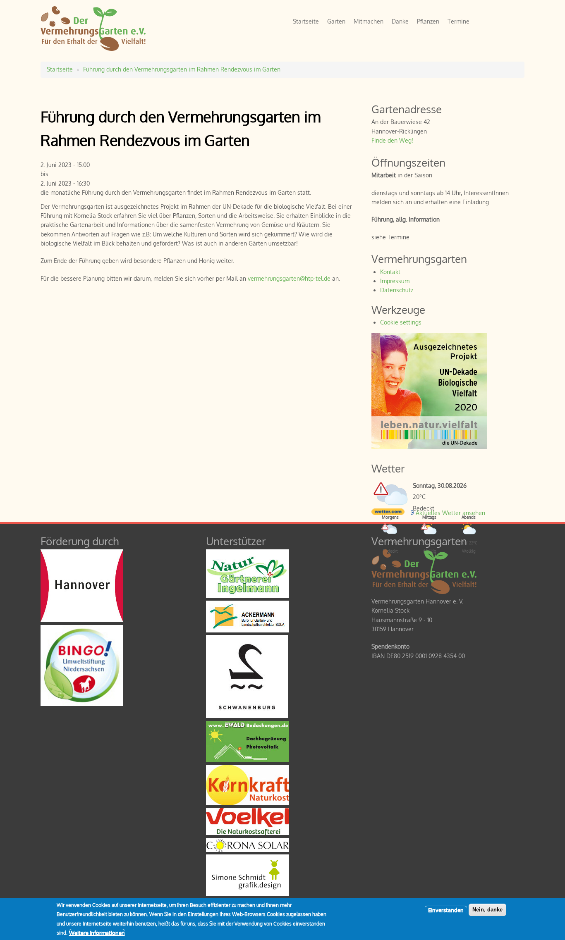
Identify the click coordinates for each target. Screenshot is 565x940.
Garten (336, 21)
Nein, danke (487, 910)
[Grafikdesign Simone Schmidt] (247, 893)
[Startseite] (93, 48)
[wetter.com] (388, 512)
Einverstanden (446, 910)
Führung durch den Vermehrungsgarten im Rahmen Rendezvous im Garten (181, 69)
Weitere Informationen (97, 932)
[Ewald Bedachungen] (247, 759)
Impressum (394, 280)
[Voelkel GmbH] (247, 832)
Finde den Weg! (392, 140)
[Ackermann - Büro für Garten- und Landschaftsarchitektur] (247, 630)
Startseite (306, 21)
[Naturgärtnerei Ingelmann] (247, 595)
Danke (400, 21)
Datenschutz (396, 289)
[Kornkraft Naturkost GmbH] (247, 802)
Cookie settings (400, 322)
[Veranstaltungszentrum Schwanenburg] (247, 715)
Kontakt (390, 271)
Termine (458, 21)
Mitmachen (368, 21)
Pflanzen (428, 21)
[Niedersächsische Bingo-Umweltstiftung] (82, 703)
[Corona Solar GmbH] (247, 849)
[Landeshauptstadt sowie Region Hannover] (82, 619)
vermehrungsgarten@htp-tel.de (289, 278)
